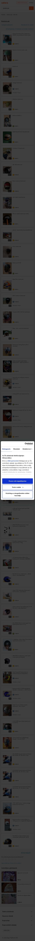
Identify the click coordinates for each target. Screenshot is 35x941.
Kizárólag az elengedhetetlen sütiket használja (17, 494)
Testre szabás (16, 487)
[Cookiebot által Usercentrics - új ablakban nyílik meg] (25, 444)
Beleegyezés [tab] (6, 449)
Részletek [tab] (16, 449)
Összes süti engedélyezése (17, 481)
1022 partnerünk (13, 461)
